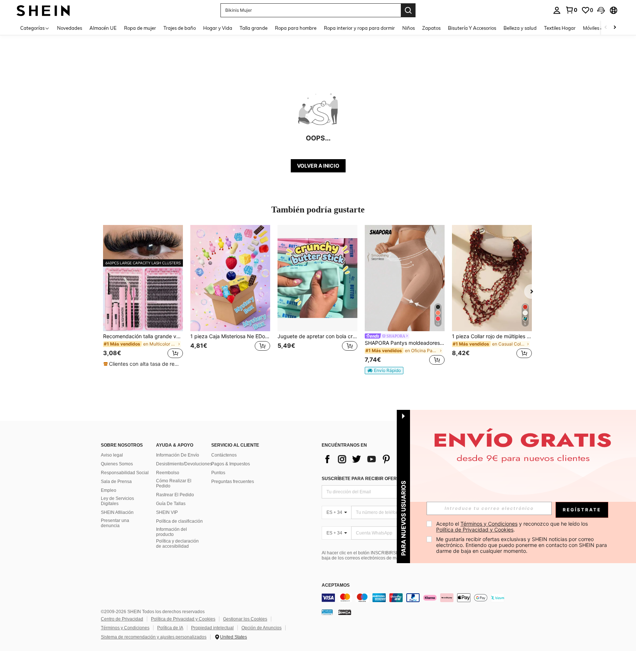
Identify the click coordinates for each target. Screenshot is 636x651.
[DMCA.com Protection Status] (344, 612)
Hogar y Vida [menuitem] (217, 28)
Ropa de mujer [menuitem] (140, 28)
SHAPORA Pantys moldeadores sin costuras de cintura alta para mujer (405, 343)
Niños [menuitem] (408, 28)
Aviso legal (112, 455)
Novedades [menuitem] (69, 28)
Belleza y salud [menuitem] (520, 28)
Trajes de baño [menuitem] (179, 28)
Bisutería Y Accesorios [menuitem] (472, 28)
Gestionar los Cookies (245, 619)
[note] (143, 364)
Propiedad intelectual (212, 627)
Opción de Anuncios (261, 627)
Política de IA (170, 627)
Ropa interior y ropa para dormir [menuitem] (359, 28)
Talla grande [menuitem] (254, 28)
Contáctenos (224, 455)
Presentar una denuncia (115, 523)
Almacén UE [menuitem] (103, 28)
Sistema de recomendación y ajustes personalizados (153, 637)
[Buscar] (408, 10)
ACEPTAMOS (336, 585)
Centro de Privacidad (122, 619)
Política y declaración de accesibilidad (177, 544)
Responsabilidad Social (125, 472)
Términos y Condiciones (125, 627)
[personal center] (556, 10)
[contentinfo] (432, 597)
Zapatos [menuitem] (431, 28)
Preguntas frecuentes (232, 481)
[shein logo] (43, 10)
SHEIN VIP (167, 512)
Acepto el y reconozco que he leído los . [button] (512, 527)
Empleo (108, 490)
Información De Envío (177, 455)
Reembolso (167, 472)
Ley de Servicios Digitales (117, 501)
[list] (380, 459)
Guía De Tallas (171, 503)
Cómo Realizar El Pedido (173, 483)
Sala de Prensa (116, 481)
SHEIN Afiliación (117, 512)
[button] (601, 10)
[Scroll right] (614, 28)
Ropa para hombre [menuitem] (296, 28)
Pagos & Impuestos (230, 463)
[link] (571, 10)
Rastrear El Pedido (175, 494)
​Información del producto (171, 532)
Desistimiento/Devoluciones (184, 463)
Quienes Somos (117, 463)
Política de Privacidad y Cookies (183, 619)
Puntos (218, 472)
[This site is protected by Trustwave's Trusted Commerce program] (327, 612)
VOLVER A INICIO (318, 165)
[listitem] (143, 296)
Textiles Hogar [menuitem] (560, 28)
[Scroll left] (605, 28)
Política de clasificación (179, 521)
